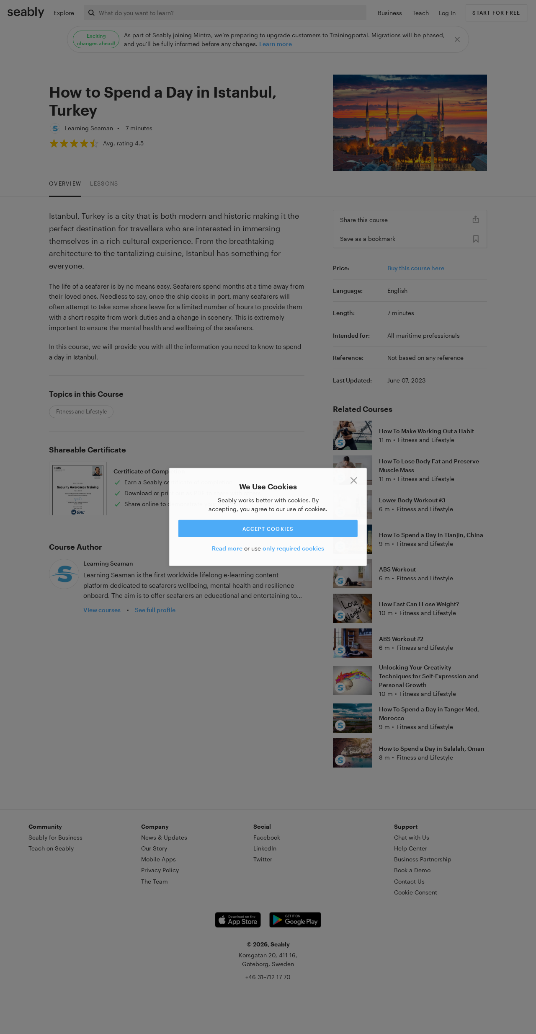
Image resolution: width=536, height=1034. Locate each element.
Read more (227, 548)
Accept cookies (268, 528)
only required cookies (293, 548)
